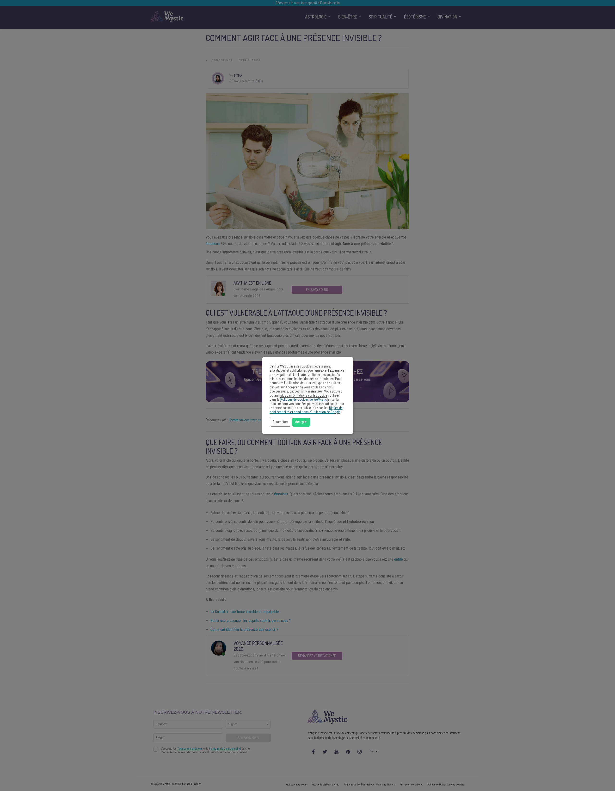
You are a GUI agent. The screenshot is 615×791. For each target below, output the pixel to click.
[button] (280, 422)
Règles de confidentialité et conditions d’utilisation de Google (306, 410)
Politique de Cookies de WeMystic (303, 400)
